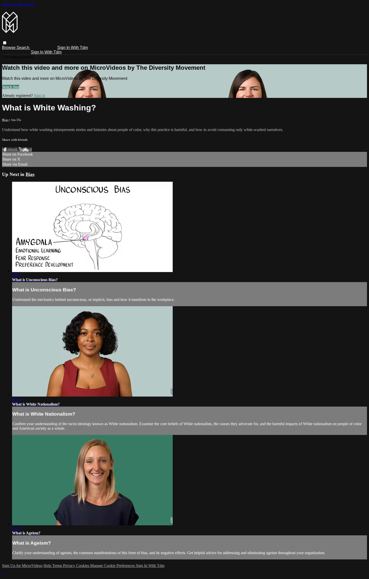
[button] (4, 42)
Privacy (69, 565)
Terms (57, 565)
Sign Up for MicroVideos (22, 565)
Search (23, 47)
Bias (5, 120)
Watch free (10, 87)
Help (47, 565)
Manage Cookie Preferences (113, 565)
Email (27, 149)
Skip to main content (18, 4)
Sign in (39, 95)
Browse (9, 47)
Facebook (10, 149)
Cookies (83, 565)
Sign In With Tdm (72, 47)
